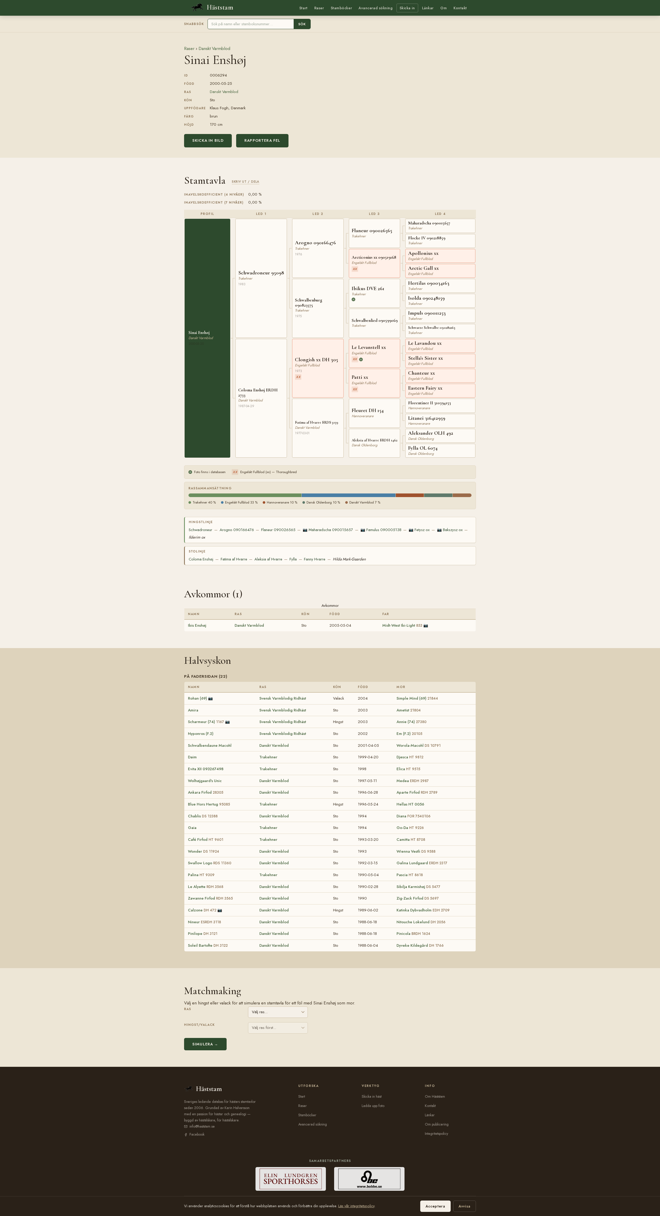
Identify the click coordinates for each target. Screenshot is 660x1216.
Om (443, 8)
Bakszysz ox (450, 530)
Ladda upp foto (373, 1105)
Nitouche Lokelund (421, 922)
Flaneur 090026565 (278, 530)
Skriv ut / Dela (245, 181)
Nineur (204, 922)
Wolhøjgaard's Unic (205, 781)
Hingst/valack (199, 1024)
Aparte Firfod (417, 792)
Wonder (203, 851)
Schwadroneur (200, 530)
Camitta (411, 839)
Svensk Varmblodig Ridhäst (282, 698)
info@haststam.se (202, 1126)
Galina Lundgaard (422, 863)
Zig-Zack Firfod (418, 898)
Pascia (410, 875)
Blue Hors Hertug (209, 804)
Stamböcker (341, 8)
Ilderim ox (197, 537)
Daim (192, 757)
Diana (414, 816)
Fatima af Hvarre (234, 559)
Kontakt (460, 8)
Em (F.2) (409, 733)
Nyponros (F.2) (200, 733)
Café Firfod (205, 839)
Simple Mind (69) (417, 698)
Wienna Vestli (416, 851)
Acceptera (435, 1206)
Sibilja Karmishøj (418, 887)
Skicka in (407, 8)
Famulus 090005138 (380, 530)
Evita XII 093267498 (206, 769)
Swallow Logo (209, 863)
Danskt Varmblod (214, 48)
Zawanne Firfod (210, 898)
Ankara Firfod (205, 792)
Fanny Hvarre (314, 559)
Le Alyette (205, 887)
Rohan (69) (197, 698)
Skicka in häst (372, 1096)
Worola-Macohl (419, 745)
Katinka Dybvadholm (423, 910)
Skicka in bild (208, 140)
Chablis (203, 816)
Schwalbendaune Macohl (210, 745)
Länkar (428, 8)
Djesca (410, 757)
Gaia (192, 828)
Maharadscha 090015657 (328, 530)
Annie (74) (411, 722)
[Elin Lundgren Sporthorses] (290, 1179)
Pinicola (413, 933)
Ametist (409, 710)
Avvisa (465, 1206)
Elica (408, 769)
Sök (302, 24)
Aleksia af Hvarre (268, 559)
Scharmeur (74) (206, 722)
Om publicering (437, 1124)
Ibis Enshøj (197, 625)
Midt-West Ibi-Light (402, 625)
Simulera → (205, 1044)
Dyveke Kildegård (420, 945)
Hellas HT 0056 (410, 804)
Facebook (196, 1134)
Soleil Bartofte (208, 945)
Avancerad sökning (375, 8)
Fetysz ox (419, 530)
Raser (319, 8)
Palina (201, 875)
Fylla (293, 559)
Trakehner (268, 757)
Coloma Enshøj (201, 559)
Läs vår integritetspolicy (356, 1206)
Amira (193, 710)
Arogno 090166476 (237, 530)
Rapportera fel (262, 140)
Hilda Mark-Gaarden (349, 559)
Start (303, 8)
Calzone (202, 910)
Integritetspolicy (436, 1133)
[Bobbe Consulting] (369, 1179)
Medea (413, 781)
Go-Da (410, 828)
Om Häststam (435, 1096)
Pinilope (202, 933)
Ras (187, 1009)
